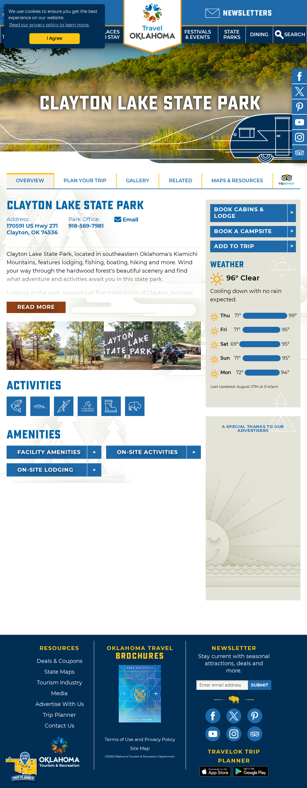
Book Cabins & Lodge (239, 212)
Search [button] (294, 34)
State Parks (231, 34)
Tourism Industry (59, 682)
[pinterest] (299, 106)
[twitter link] (233, 715)
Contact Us (59, 725)
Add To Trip (234, 246)
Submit (259, 685)
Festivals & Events (197, 34)
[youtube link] (212, 733)
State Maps (59, 672)
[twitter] (299, 91)
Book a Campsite (243, 231)
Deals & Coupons (59, 661)
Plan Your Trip (85, 180)
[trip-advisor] (299, 152)
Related (180, 180)
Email (130, 219)
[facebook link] (212, 715)
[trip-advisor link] (254, 733)
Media (59, 693)
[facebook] (299, 76)
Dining (259, 34)
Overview (30, 180)
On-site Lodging (45, 470)
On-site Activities (147, 452)
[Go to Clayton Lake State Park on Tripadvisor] (286, 181)
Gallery (137, 180)
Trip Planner (59, 715)
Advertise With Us (59, 704)
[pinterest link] (254, 715)
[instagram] (299, 137)
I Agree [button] (54, 38)
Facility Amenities (49, 452)
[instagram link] (233, 733)
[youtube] (299, 122)
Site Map (140, 748)
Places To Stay (110, 34)
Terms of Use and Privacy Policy (140, 739)
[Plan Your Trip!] (21, 767)
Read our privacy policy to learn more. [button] (49, 25)
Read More (36, 307)
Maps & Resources (237, 180)
